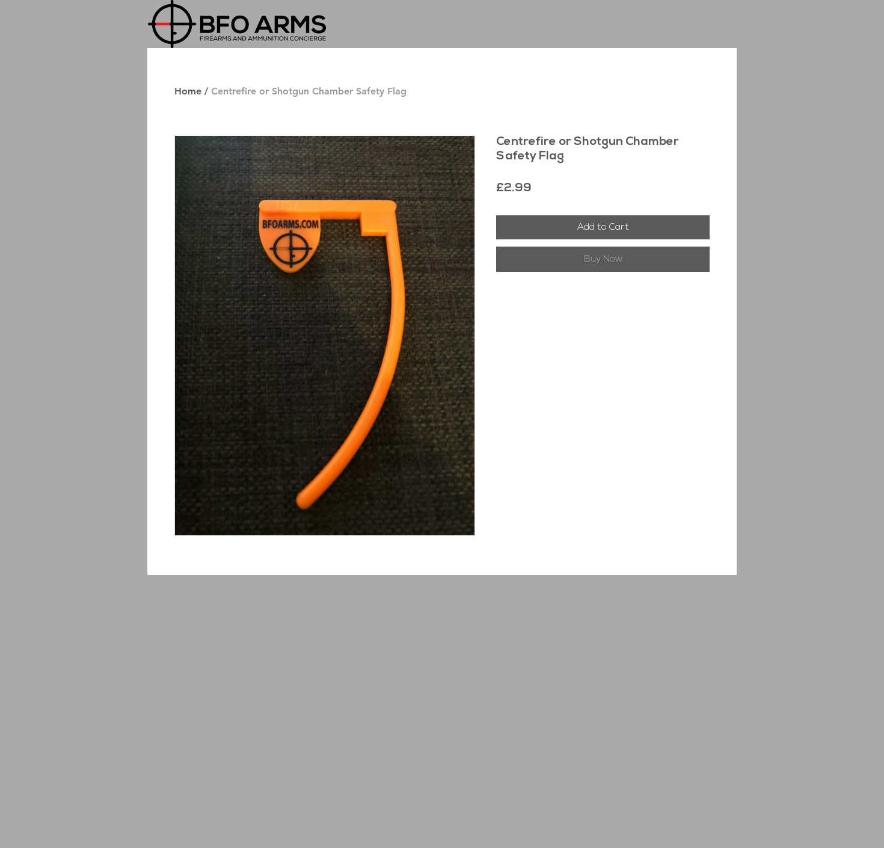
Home (187, 91)
